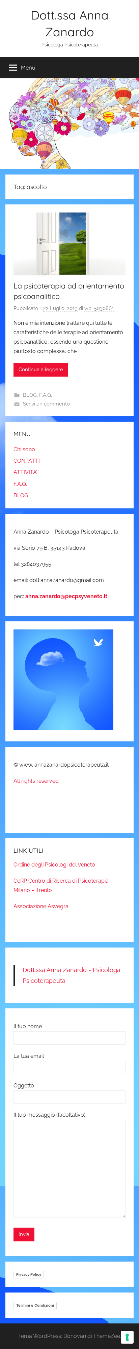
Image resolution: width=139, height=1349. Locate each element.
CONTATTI (26, 461)
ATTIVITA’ (25, 472)
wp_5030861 (99, 308)
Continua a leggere (41, 370)
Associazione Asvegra (40, 906)
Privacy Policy (28, 1274)
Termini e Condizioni (35, 1305)
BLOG (30, 395)
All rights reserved (36, 781)
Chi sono (24, 449)
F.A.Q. (45, 395)
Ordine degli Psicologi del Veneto (54, 864)
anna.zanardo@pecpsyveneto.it (66, 596)
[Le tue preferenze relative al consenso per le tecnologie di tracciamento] (127, 1337)
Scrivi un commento (46, 404)
